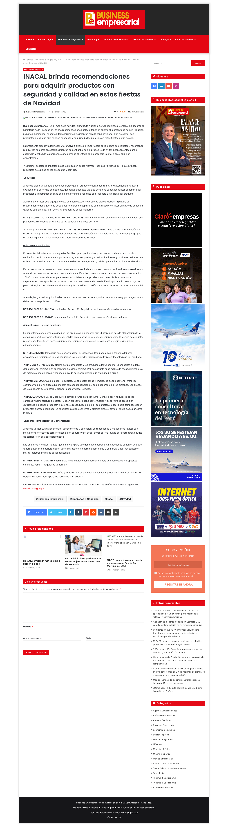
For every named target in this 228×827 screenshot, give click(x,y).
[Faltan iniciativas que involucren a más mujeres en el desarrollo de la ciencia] (83, 545)
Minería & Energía (161, 754)
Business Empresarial (35, 112)
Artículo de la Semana (144, 39)
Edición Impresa (161, 734)
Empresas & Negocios (85, 498)
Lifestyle (164, 39)
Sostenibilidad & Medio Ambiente (169, 768)
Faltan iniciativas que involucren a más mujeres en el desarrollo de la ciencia (83, 561)
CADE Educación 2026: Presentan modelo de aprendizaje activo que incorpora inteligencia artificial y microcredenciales (175, 613)
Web (88, 638)
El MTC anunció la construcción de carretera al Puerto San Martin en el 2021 (125, 563)
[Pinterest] (86, 512)
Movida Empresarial (163, 758)
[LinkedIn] (71, 512)
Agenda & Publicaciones (165, 710)
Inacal (109, 498)
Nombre (28, 626)
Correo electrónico (33, 638)
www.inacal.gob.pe (33, 488)
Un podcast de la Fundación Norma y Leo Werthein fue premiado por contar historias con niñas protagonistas (178, 660)
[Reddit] (93, 512)
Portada (29, 39)
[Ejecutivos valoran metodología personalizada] (41, 546)
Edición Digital (46, 39)
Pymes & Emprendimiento (166, 763)
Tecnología (93, 39)
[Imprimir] (116, 512)
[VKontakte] (101, 512)
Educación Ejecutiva (163, 739)
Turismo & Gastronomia (164, 782)
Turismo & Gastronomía (115, 39)
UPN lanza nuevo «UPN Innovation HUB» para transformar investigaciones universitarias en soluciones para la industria (176, 633)
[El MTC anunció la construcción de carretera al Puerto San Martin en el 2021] (125, 546)
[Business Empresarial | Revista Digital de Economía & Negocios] (114, 19)
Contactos (30, 48)
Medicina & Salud (161, 749)
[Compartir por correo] (108, 512)
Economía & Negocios (69, 39)
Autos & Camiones (162, 720)
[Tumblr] (78, 512)
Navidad (126, 498)
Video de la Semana (185, 39)
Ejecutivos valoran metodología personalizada (41, 562)
